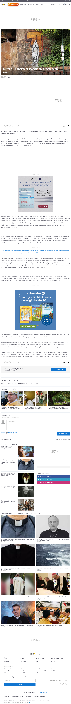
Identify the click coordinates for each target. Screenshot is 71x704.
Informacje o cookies (40, 700)
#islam (2, 383)
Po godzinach (40, 658)
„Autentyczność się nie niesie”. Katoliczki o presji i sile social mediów (8, 501)
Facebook (65, 1)
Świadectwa (22, 670)
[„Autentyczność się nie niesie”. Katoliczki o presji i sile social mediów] (26, 505)
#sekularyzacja (22, 383)
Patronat (47, 700)
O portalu (5, 700)
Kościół (5, 72)
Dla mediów (28, 700)
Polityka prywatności (17, 700)
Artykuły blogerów (8, 670)
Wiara (37, 4)
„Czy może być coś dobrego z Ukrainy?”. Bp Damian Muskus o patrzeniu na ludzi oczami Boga (10, 409)
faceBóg (26, 0)
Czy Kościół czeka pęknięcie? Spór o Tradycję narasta (49, 625)
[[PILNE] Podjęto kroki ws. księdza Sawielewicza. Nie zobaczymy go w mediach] (18, 612)
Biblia (2, 0)
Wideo (53, 661)
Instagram (69, 1)
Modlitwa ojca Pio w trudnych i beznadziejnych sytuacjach (8, 487)
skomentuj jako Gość (12, 432)
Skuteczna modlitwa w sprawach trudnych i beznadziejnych (6, 448)
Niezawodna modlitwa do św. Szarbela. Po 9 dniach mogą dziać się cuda (8, 474)
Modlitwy (37, 672)
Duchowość (22, 668)
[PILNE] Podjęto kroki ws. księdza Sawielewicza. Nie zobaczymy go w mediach (17, 626)
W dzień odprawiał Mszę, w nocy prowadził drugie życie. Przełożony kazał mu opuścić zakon (8, 461)
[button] (63, 4)
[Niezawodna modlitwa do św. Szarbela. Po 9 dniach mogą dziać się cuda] (26, 478)
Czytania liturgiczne (40, 668)
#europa (38, 383)
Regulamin (10, 700)
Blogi (22, 0)
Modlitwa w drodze (15, 0)
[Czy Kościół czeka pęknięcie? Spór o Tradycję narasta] (53, 612)
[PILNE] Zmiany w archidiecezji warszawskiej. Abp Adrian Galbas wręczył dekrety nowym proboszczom (52, 597)
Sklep (31, 0)
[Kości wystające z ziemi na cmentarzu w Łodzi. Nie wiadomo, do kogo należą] (59, 398)
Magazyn (7, 0)
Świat (5, 658)
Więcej (42, 4)
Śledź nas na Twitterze (46, 479)
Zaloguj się (3, 432)
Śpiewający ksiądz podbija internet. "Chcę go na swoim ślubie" (16, 597)
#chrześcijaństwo (11, 383)
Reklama (33, 700)
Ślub (5, 672)
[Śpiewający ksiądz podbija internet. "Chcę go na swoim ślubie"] (18, 584)
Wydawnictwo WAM (17, 696)
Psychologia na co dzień (41, 670)
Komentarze (31, 4)
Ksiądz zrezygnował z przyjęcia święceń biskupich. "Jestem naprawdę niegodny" (15, 568)
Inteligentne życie (57, 658)
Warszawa (53, 4)
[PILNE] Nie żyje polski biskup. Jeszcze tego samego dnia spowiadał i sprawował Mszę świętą (53, 540)
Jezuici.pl (6, 696)
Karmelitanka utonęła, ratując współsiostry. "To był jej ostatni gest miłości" (53, 568)
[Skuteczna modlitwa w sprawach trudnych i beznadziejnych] (26, 451)
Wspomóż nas (60, 369)
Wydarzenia (23, 4)
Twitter (67, 1)
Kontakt (23, 700)
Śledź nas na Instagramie (46, 482)
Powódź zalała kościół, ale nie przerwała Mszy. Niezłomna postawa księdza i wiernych (35, 409)
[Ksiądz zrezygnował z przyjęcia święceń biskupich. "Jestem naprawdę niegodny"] (18, 555)
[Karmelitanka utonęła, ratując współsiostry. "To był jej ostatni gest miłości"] (53, 555)
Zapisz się (19, 684)
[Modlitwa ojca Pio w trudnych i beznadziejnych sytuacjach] (26, 491)
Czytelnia (23, 661)
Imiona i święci (23, 672)
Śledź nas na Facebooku (46, 476)
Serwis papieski (7, 668)
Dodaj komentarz (63, 433)
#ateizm (31, 383)
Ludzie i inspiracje (55, 670)
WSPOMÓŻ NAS (43, 692)
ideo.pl (30, 702)
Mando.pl (28, 696)
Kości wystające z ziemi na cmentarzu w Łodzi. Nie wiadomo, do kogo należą (58, 409)
